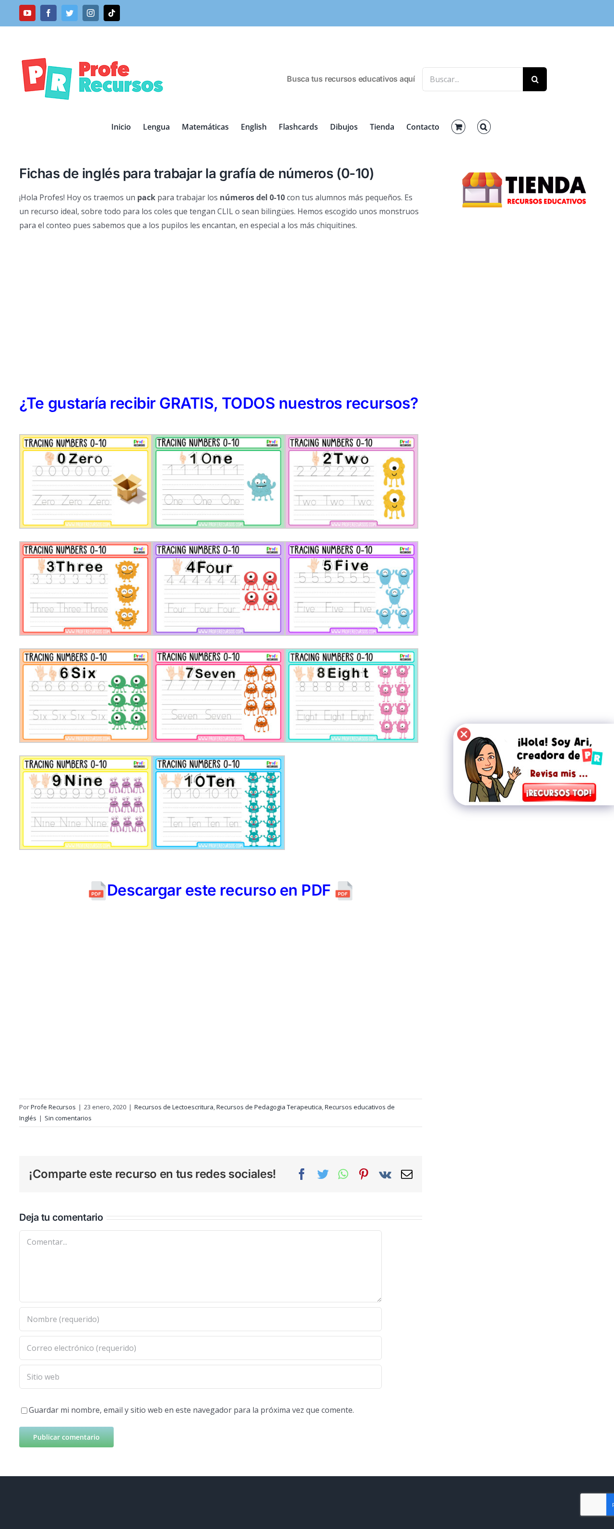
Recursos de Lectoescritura (173, 1107)
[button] (484, 126)
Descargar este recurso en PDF (219, 890)
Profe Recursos (53, 1107)
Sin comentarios (68, 1118)
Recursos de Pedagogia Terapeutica (269, 1107)
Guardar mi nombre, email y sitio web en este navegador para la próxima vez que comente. (191, 1410)
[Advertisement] (220, 309)
